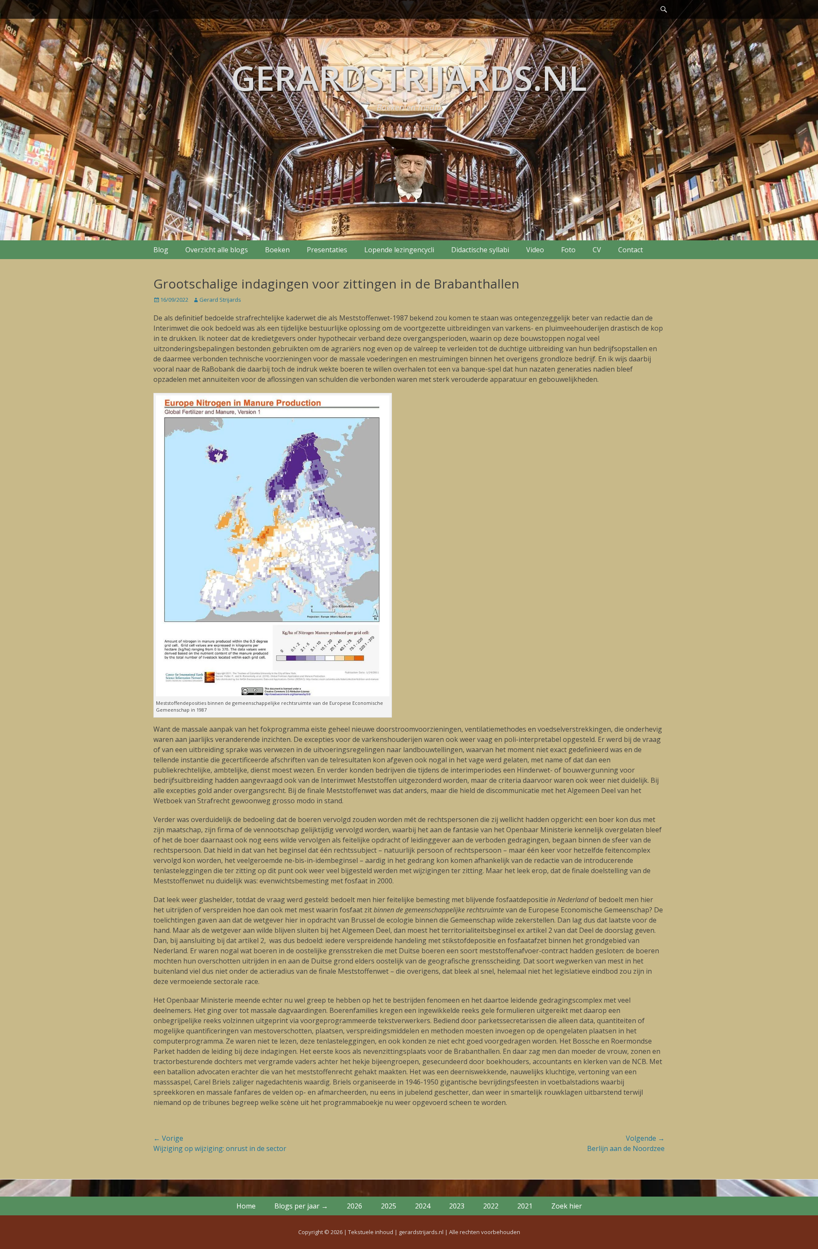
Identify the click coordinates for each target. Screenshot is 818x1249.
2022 (490, 1206)
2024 (422, 1206)
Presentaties (327, 249)
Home (246, 1206)
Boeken (277, 249)
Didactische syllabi (480, 249)
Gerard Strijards (220, 299)
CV (597, 249)
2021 (525, 1206)
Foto (568, 249)
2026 (354, 1206)
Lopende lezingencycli (399, 249)
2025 (388, 1206)
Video (535, 249)
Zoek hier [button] (566, 1206)
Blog (160, 249)
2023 (456, 1206)
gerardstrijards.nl (409, 77)
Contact (630, 249)
